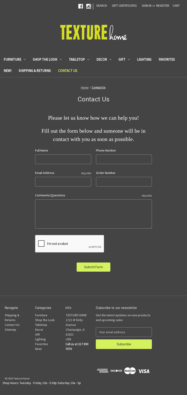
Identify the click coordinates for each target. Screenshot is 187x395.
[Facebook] (80, 6)
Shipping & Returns (35, 70)
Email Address (63, 173)
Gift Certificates (124, 5)
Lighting (144, 59)
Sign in (146, 5)
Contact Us (67, 70)
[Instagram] (88, 6)
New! (7, 70)
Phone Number (106, 150)
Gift (122, 59)
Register (162, 5)
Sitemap (10, 329)
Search (101, 5)
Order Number (106, 173)
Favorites (167, 59)
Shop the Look (45, 59)
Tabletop (77, 59)
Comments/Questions (93, 195)
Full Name (41, 150)
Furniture (12, 59)
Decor (101, 59)
